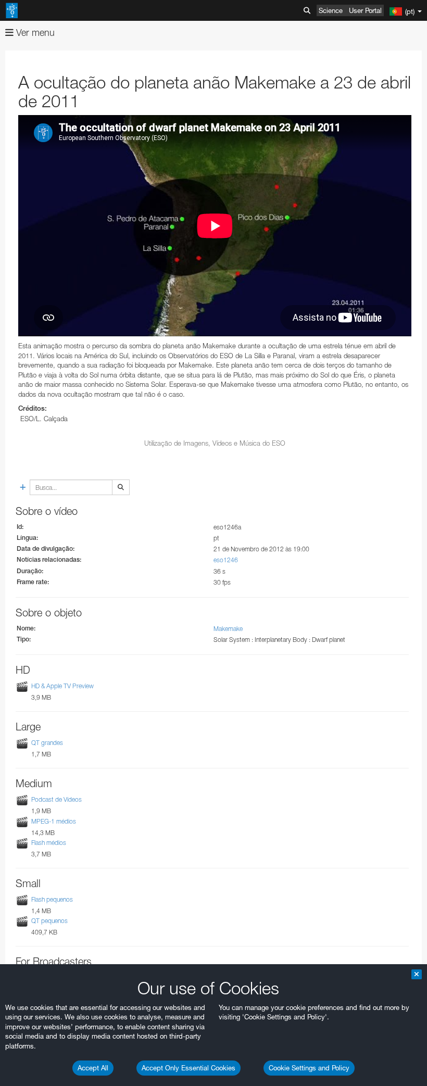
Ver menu (34, 32)
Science (331, 10)
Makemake (228, 629)
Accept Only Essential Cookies (188, 1068)
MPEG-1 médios (53, 821)
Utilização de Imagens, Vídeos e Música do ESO (214, 443)
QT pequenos (49, 921)
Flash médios (48, 843)
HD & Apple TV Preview (62, 686)
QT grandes (47, 743)
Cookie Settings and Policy (309, 1068)
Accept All (93, 1068)
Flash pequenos (52, 899)
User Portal (365, 10)
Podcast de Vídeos (56, 800)
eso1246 (226, 560)
